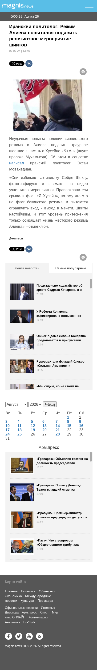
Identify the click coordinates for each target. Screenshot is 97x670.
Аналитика (12, 622)
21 (58, 430)
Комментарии (38, 617)
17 (7, 430)
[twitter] (18, 636)
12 (33, 426)
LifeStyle (29, 622)
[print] (83, 71)
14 (58, 426)
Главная (11, 591)
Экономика (13, 596)
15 (69, 426)
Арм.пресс (49, 447)
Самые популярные (70, 268)
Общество (47, 591)
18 (19, 430)
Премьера (45, 600)
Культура (27, 600)
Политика (28, 591)
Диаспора (12, 612)
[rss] (39, 636)
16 (81, 426)
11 (19, 426)
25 (19, 434)
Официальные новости (21, 607)
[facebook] (8, 636)
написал (16, 163)
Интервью (48, 607)
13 (44, 426)
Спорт (44, 612)
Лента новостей (27, 268)
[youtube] (29, 636)
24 (7, 434)
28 (58, 434)
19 (33, 430)
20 (44, 430)
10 (7, 426)
